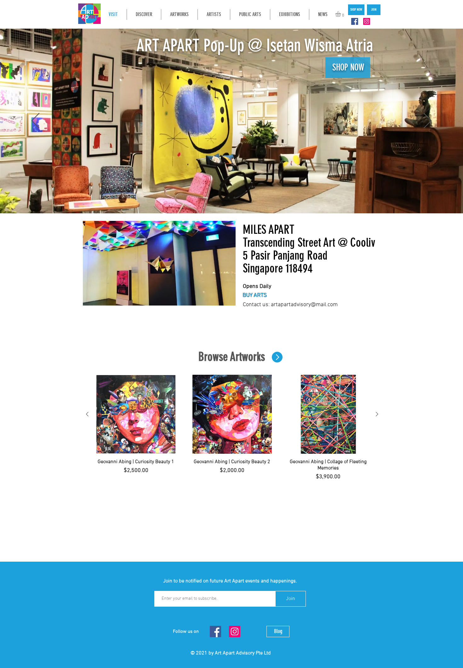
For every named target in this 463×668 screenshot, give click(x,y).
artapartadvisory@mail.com (304, 304)
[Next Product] (377, 414)
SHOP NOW (352, 67)
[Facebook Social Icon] (354, 21)
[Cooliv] (229, 198)
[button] (341, 14)
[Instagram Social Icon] (366, 21)
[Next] (428, 121)
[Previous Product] (87, 414)
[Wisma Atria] (234, 198)
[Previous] (35, 121)
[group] (232, 427)
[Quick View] (135, 414)
